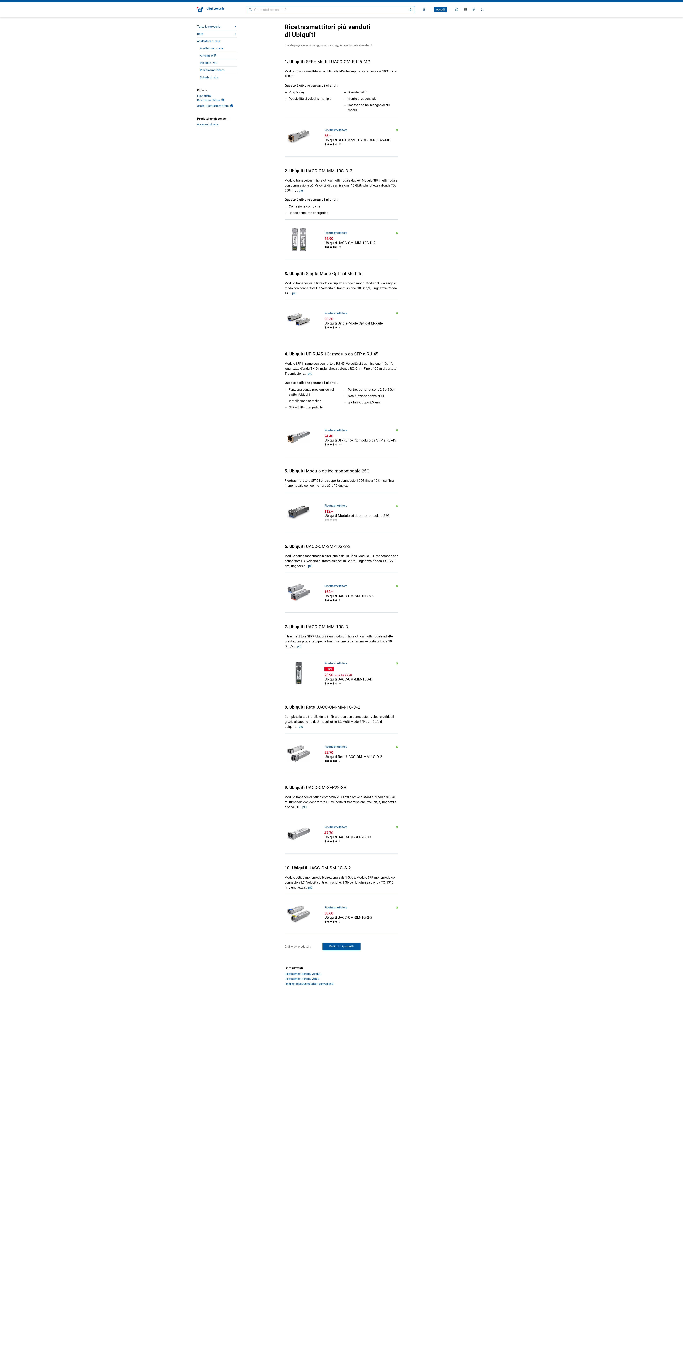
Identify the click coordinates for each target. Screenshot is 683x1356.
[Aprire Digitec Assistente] (457, 9)
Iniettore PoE (208, 63)
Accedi (440, 9)
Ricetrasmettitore (212, 70)
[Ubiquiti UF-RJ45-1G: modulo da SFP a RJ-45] (341, 437)
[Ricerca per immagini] (410, 9)
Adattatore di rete (208, 41)
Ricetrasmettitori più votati (302, 978)
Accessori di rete (207, 124)
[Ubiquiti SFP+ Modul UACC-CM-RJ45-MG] (341, 137)
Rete (200, 34)
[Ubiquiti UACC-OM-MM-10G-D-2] (341, 239)
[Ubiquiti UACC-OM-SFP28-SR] (341, 834)
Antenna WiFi (208, 55)
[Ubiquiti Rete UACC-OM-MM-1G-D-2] (341, 753)
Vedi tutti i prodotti (341, 946)
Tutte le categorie (208, 26)
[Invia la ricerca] (250, 9)
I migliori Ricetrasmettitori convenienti (309, 983)
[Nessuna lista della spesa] (474, 9)
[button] (371, 45)
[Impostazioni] (424, 9)
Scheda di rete (209, 77)
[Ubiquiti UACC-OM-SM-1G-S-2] (341, 914)
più (301, 190)
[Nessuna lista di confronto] (465, 9)
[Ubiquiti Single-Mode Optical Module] (341, 320)
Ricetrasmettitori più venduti (303, 973)
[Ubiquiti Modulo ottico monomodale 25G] (341, 512)
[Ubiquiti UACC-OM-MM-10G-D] (341, 673)
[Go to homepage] (210, 9)
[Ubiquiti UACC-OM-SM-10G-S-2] (341, 593)
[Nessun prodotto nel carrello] (482, 9)
